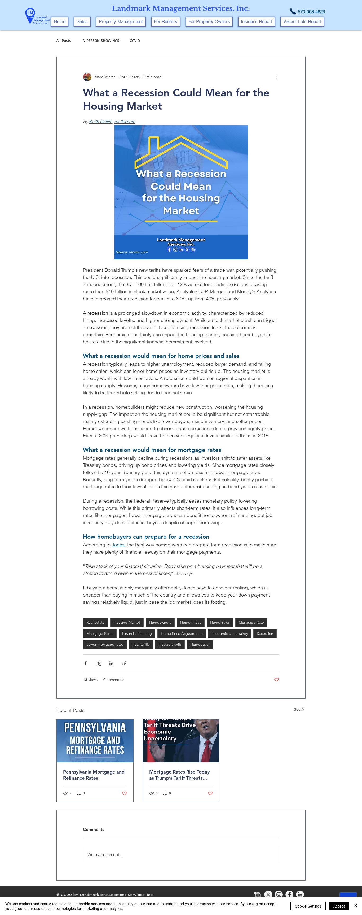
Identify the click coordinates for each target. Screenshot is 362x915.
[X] (268, 895)
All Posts (63, 40)
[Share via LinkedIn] (111, 663)
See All (300, 709)
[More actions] (276, 77)
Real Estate (95, 622)
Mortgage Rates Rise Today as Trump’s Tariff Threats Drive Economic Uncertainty (180, 775)
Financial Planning (137, 633)
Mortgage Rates (99, 633)
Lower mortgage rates (104, 644)
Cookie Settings (308, 906)
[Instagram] (279, 895)
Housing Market (127, 622)
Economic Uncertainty (229, 633)
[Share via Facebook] (85, 663)
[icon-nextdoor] (258, 895)
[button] (121, 22)
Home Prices (190, 622)
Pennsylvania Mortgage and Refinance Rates (94, 775)
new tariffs (141, 644)
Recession (265, 633)
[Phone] (292, 11)
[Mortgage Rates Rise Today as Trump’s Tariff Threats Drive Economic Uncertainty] (181, 740)
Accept (339, 906)
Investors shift (169, 644)
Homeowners (160, 622)
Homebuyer (200, 644)
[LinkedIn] (300, 895)
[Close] (355, 906)
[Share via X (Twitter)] (98, 663)
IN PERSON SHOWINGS (100, 40)
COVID (135, 40)
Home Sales (220, 622)
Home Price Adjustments (181, 633)
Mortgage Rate (251, 622)
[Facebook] (289, 895)
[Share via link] (124, 663)
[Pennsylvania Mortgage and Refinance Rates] (95, 740)
